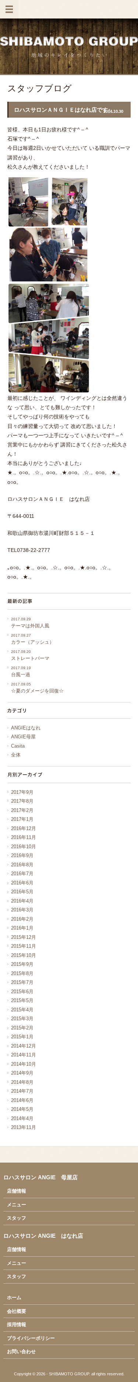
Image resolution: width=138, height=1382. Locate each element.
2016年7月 (22, 873)
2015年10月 (23, 955)
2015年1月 (22, 1036)
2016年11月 (23, 837)
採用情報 (16, 1324)
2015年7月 (22, 982)
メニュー (16, 1204)
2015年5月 (22, 1000)
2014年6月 (22, 1100)
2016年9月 (22, 855)
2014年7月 (22, 1091)
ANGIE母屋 (23, 736)
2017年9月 (22, 792)
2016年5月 (22, 891)
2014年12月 (23, 1046)
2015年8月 (22, 973)
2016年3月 (22, 910)
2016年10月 (23, 846)
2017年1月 (22, 819)
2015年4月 (22, 1009)
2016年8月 (22, 864)
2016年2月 (22, 919)
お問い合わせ (21, 1351)
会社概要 (16, 1311)
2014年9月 (22, 1073)
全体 (16, 755)
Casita (18, 746)
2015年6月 (22, 991)
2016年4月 (22, 901)
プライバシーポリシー (31, 1338)
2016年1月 (22, 928)
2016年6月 (22, 883)
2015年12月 (23, 937)
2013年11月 (23, 1127)
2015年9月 (22, 964)
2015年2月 (22, 1028)
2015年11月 (23, 946)
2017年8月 (22, 801)
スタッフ (16, 1218)
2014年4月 (22, 1118)
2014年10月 (23, 1064)
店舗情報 (16, 1191)
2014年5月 (22, 1109)
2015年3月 (22, 1018)
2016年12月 (23, 828)
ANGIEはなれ (25, 728)
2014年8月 (22, 1082)
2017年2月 (22, 810)
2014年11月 (23, 1055)
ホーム (14, 1297)
